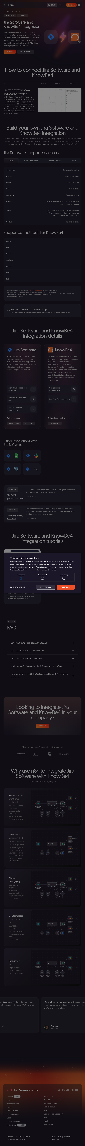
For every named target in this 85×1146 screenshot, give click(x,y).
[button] (17, 587)
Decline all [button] (45, 587)
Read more (52, 570)
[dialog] (42, 573)
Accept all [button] (66, 587)
